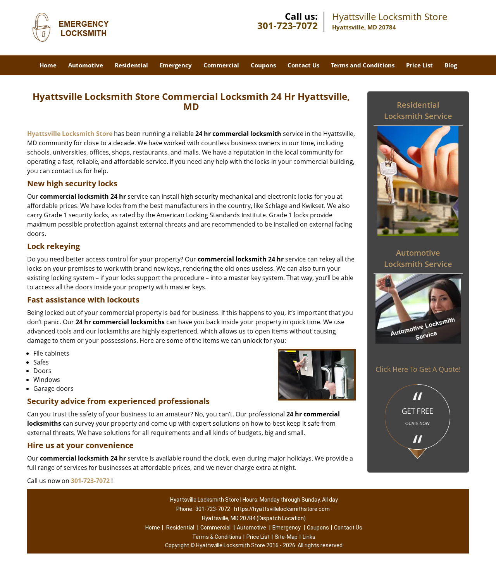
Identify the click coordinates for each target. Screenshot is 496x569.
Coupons (263, 65)
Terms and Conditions (362, 65)
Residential (131, 65)
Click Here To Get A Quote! (418, 369)
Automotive (85, 65)
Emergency (176, 65)
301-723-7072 (287, 25)
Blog (450, 65)
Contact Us (303, 65)
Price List (419, 65)
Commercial (221, 65)
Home (48, 65)
